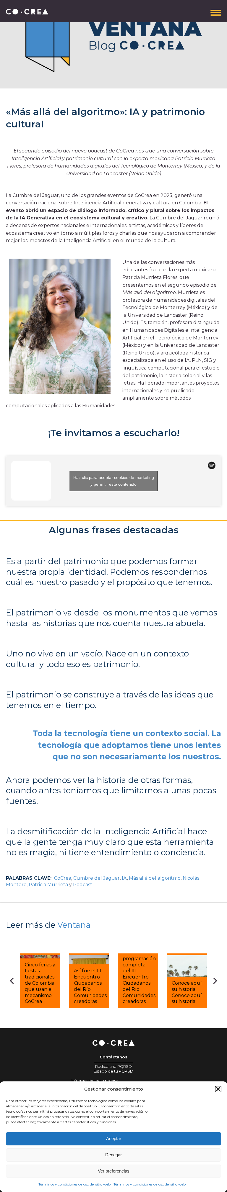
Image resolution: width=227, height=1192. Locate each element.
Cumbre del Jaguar (96, 878)
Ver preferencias (113, 1170)
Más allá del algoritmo (155, 878)
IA (124, 878)
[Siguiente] (215, 981)
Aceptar (113, 1138)
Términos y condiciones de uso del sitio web (74, 1184)
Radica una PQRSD (113, 1066)
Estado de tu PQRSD (113, 1071)
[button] (218, 1089)
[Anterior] (12, 981)
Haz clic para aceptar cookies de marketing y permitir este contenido (113, 481)
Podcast (82, 884)
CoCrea (62, 878)
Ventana (74, 925)
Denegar (113, 1154)
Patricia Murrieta (48, 884)
